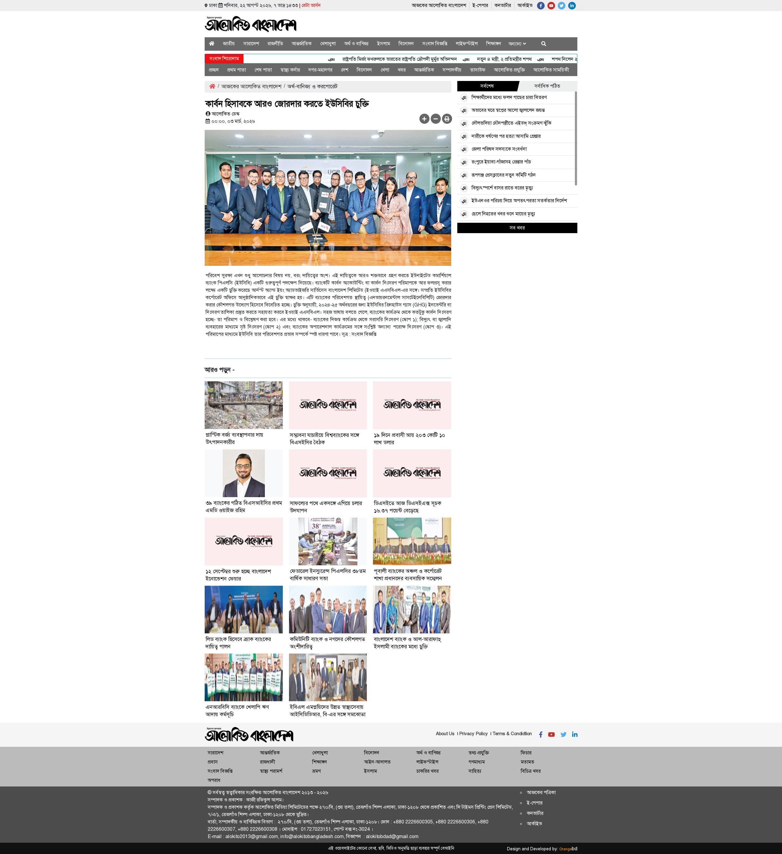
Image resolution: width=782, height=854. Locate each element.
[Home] (212, 43)
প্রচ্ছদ (214, 70)
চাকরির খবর (427, 771)
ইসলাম (383, 43)
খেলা (385, 70)
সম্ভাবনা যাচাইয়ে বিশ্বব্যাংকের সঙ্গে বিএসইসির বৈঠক (324, 438)
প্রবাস (213, 762)
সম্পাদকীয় (452, 70)
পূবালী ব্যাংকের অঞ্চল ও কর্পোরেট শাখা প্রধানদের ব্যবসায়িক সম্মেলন (408, 574)
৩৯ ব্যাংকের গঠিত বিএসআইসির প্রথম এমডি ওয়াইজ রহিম (244, 506)
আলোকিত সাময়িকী (551, 70)
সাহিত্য (475, 771)
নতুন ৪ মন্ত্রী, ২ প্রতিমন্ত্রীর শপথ (482, 59)
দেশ (344, 70)
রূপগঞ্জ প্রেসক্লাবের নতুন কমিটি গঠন (504, 175)
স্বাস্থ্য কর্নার (290, 70)
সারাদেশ (251, 43)
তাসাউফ (477, 70)
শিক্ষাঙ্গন (493, 43)
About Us (445, 734)
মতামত (527, 762)
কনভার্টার (503, 5)
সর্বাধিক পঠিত (547, 86)
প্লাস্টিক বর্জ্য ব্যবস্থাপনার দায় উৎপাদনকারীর (234, 438)
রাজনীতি (275, 43)
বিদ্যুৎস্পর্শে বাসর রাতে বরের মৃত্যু (502, 188)
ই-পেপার (480, 5)
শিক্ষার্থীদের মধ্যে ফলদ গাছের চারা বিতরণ (509, 97)
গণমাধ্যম (477, 762)
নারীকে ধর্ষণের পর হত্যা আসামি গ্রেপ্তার (506, 136)
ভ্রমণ (316, 771)
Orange (568, 849)
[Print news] (447, 119)
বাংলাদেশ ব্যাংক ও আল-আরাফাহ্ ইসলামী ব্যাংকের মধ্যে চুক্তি (407, 643)
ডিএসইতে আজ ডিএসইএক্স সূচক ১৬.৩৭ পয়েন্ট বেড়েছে (407, 507)
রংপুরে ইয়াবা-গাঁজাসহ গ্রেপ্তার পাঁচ (501, 162)
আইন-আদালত (377, 762)
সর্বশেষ (487, 86)
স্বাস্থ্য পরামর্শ (271, 771)
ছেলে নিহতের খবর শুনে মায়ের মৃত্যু (503, 214)
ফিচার (526, 753)
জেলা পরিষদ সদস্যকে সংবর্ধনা (499, 149)
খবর (402, 70)
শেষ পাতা (263, 70)
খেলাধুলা (328, 43)
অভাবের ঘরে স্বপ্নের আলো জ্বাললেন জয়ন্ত (508, 110)
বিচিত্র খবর (531, 771)
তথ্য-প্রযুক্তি (479, 753)
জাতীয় (229, 43)
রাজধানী (267, 762)
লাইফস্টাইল (467, 43)
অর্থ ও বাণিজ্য (356, 43)
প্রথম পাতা (236, 70)
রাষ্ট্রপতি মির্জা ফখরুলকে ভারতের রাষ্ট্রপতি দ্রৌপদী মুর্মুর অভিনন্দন (378, 59)
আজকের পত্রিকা (541, 792)
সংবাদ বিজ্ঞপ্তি (434, 43)
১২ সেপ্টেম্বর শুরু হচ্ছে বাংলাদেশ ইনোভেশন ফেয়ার (238, 575)
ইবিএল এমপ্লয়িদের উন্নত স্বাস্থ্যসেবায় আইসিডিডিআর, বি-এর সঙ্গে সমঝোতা (327, 710)
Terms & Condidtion (512, 734)
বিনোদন (406, 43)
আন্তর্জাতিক (302, 43)
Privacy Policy (473, 734)
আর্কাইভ (524, 5)
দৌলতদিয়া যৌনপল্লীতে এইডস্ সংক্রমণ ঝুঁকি (511, 123)
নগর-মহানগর (320, 70)
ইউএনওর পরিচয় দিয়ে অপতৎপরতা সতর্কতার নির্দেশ (519, 200)
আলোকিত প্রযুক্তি (509, 70)
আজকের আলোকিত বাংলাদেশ (439, 5)
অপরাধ (214, 780)
